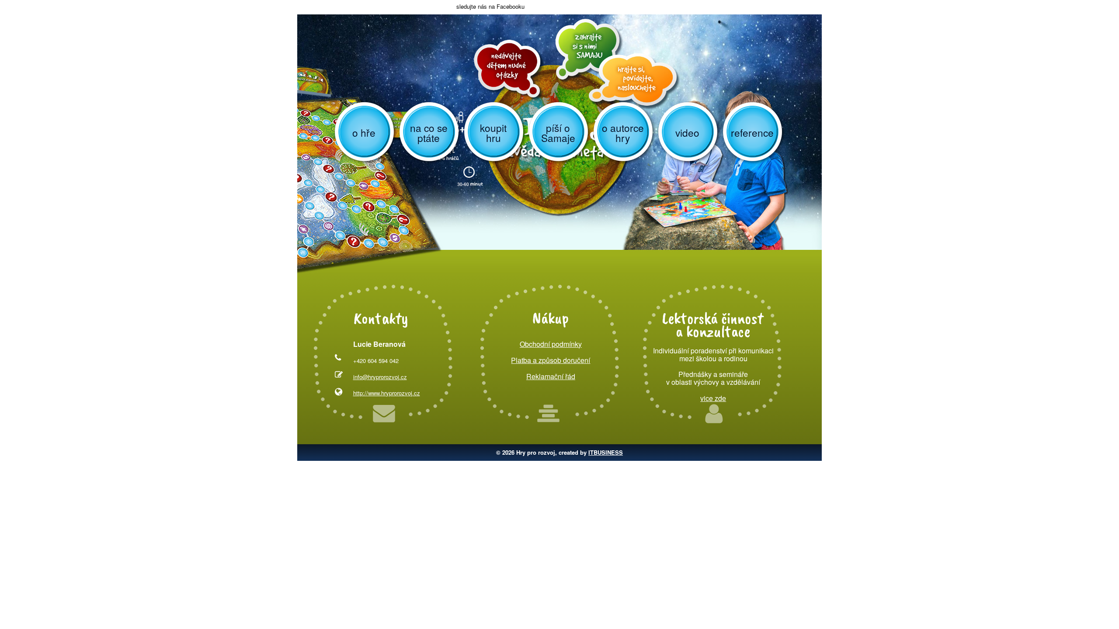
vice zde (713, 398)
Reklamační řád (550, 376)
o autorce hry (623, 133)
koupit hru (493, 133)
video (687, 132)
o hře (363, 132)
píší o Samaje (558, 133)
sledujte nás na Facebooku (490, 6)
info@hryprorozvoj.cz (380, 377)
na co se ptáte (429, 133)
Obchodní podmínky (551, 344)
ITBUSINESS (605, 452)
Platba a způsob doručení (550, 360)
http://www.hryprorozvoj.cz (386, 393)
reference (752, 132)
